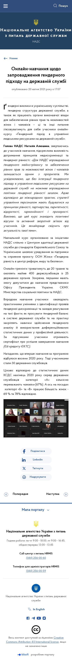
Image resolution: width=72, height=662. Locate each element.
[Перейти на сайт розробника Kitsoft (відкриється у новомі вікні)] (23, 654)
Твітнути (37, 468)
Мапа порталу (33, 510)
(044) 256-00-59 (36, 571)
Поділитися (38, 451)
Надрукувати (38, 477)
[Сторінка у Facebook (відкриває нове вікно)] (28, 618)
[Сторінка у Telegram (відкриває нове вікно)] (33, 618)
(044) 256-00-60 (36, 558)
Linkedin (38, 459)
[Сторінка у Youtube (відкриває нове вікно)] (39, 618)
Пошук (63, 6)
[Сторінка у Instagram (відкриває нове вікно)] (44, 618)
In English (39, 609)
